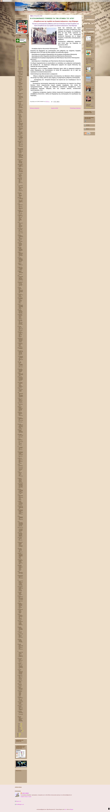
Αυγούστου (20, 66)
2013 (18, 59)
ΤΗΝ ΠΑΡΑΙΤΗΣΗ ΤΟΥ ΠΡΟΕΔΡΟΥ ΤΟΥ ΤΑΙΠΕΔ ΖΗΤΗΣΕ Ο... (20, 394)
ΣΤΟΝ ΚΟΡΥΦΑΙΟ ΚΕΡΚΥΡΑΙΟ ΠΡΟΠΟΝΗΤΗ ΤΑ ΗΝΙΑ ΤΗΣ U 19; (20, 523)
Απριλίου (19, 727)
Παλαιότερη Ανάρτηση (75, 108)
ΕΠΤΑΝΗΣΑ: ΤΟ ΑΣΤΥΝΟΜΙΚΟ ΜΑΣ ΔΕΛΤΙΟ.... (20, 390)
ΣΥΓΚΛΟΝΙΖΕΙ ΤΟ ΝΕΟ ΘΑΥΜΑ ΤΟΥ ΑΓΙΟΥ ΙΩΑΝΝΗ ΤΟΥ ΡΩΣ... (20, 588)
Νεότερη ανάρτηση (34, 108)
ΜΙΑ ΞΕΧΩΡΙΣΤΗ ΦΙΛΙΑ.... (20, 93)
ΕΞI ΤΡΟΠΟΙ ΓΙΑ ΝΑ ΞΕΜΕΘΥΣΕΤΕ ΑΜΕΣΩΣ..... (20, 660)
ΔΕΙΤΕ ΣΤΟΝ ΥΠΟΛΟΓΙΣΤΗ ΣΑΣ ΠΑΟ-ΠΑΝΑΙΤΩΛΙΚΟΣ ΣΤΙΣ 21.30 (20, 378)
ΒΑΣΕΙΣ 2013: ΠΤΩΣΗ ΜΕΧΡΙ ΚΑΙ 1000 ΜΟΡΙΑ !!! (20, 431)
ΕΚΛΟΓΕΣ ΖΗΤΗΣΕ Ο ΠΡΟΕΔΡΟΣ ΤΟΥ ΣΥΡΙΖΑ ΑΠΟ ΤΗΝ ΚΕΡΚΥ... (20, 259)
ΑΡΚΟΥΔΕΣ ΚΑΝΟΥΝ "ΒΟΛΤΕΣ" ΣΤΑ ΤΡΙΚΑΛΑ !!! (20, 550)
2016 (18, 55)
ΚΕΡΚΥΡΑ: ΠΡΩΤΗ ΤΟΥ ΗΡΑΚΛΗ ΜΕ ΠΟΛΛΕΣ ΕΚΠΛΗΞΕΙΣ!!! (20, 156)
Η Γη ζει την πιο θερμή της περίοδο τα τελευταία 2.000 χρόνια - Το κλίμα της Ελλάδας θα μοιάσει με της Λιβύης (90, 62)
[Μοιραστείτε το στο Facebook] (57, 101)
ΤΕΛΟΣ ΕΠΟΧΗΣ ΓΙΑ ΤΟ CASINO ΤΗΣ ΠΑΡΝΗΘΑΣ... (20, 474)
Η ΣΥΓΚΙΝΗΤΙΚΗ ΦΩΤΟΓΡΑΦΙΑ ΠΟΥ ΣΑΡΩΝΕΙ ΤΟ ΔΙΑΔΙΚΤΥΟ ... (20, 188)
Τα (17, 33)
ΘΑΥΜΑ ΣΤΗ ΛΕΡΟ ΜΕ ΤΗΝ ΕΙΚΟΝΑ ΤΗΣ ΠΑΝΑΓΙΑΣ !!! (20, 181)
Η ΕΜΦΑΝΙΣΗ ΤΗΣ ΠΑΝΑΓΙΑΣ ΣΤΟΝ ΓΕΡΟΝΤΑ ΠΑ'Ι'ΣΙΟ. (20, 677)
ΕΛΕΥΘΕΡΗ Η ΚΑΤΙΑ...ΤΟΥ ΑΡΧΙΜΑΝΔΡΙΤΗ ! (20, 507)
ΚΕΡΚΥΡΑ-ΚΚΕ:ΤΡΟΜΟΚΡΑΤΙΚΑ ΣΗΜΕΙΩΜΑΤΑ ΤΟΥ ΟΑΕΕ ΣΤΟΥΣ (20, 556)
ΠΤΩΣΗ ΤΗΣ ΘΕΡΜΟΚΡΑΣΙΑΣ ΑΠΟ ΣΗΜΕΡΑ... (20, 370)
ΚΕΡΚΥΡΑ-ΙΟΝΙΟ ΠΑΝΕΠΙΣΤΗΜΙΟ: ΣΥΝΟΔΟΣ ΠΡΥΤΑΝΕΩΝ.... (20, 106)
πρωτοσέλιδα (20, 33)
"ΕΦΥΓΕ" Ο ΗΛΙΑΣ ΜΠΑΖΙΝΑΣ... (20, 264)
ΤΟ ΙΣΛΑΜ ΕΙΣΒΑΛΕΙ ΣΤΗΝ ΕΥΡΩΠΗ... (20, 176)
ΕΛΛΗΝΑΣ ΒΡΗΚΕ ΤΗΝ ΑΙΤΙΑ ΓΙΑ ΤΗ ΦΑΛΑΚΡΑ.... (20, 212)
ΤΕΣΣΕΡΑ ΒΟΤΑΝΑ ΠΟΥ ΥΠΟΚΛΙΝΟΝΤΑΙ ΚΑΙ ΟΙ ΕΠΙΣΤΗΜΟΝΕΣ (20, 290)
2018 (18, 52)
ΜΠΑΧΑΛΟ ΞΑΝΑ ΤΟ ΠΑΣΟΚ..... (20, 684)
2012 (18, 733)
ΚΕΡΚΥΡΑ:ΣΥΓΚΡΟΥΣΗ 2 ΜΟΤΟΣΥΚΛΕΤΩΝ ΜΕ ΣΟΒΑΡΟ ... (20, 340)
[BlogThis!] (55, 101)
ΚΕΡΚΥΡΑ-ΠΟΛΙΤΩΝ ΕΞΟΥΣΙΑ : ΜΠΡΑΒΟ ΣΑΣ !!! (20, 244)
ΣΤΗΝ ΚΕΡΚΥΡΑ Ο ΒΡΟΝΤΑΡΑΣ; (20, 573)
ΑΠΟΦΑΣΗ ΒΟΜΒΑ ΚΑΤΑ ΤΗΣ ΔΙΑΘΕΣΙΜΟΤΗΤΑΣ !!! (20, 249)
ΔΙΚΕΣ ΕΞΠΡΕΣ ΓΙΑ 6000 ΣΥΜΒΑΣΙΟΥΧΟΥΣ (20, 165)
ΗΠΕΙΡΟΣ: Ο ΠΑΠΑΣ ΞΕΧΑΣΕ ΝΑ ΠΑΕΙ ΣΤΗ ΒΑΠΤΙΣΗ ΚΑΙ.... (20, 408)
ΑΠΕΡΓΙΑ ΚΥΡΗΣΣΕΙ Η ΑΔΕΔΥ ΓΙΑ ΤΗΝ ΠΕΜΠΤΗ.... (20, 237)
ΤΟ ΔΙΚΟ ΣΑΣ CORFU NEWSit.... (20, 681)
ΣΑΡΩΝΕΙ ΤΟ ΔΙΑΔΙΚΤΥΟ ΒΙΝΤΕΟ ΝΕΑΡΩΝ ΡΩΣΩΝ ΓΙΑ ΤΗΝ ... (20, 561)
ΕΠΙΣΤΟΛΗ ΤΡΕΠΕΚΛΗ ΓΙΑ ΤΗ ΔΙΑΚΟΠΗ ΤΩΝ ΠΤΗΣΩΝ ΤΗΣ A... (20, 334)
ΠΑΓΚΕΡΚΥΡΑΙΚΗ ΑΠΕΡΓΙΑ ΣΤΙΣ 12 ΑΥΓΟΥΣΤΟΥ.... (20, 636)
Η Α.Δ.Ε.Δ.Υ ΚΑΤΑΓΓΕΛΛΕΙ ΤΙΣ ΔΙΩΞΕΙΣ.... (20, 295)
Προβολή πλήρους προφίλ (26, 796)
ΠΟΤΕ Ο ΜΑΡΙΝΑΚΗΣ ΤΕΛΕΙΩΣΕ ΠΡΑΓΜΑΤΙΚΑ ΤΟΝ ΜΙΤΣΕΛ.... (20, 306)
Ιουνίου (19, 724)
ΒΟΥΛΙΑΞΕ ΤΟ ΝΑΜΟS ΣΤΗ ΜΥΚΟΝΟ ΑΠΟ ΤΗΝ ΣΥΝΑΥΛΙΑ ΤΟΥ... (20, 352)
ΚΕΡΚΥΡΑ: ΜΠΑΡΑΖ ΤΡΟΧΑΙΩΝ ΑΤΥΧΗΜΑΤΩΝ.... (20, 629)
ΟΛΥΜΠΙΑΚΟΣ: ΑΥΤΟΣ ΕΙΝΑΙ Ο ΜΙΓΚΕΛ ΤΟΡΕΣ (20, 611)
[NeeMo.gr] (87, 128)
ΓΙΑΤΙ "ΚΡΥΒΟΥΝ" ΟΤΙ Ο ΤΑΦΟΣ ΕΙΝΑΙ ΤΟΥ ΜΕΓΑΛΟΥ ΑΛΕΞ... (20, 225)
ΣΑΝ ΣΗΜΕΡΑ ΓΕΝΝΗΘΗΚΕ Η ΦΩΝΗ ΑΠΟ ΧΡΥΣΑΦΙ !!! (20, 138)
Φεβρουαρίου (20, 730)
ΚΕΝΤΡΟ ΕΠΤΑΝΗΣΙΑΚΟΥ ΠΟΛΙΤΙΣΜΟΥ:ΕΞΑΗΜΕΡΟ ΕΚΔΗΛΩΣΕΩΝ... (20, 599)
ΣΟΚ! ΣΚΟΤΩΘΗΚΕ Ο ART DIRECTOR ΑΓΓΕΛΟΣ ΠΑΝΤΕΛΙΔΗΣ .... (20, 278)
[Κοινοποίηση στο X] (56, 101)
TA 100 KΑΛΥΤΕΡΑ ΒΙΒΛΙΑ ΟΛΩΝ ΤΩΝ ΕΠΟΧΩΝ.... (20, 400)
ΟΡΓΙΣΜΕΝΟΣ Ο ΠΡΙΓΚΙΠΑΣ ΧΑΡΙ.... (20, 404)
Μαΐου (19, 726)
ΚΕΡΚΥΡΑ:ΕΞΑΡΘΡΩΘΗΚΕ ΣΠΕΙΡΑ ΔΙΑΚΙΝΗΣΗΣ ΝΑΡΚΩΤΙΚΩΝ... (20, 454)
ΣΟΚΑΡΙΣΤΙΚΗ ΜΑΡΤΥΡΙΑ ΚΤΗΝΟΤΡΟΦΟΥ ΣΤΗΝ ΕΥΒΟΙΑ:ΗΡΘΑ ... (20, 485)
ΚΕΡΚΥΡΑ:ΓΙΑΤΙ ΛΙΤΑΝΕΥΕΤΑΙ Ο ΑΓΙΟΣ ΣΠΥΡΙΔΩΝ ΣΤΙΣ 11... (20, 529)
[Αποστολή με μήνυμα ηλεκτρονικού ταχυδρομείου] (54, 101)
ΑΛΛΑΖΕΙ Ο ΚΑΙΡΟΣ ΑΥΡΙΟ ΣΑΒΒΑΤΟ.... (20, 593)
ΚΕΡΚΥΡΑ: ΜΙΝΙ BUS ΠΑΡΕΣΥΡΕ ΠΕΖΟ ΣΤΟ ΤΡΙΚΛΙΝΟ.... (20, 311)
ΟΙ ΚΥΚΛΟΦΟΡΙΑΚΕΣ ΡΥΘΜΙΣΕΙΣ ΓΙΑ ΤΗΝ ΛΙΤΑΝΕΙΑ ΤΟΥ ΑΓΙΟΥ (20, 583)
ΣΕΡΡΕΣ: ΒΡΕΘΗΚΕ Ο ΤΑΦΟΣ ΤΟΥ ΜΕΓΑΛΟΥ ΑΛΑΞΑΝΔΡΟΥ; (20, 254)
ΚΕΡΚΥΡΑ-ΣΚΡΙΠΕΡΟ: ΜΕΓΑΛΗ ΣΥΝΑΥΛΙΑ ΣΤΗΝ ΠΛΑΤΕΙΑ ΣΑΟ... (20, 606)
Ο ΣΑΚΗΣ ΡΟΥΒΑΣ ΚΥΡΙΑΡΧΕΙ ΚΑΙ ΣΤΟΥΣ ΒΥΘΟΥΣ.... (20, 503)
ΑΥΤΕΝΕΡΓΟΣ (88, 35)
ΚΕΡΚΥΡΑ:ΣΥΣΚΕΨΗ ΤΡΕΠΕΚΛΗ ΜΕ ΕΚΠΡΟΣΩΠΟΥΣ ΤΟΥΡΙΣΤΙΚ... (20, 144)
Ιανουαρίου (20, 731)
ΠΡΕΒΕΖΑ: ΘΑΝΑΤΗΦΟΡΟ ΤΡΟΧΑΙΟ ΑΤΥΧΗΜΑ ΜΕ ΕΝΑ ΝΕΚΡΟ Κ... (20, 78)
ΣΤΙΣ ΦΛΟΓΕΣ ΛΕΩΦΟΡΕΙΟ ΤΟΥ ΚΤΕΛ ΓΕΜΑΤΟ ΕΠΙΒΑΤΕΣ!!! (20, 384)
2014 (18, 58)
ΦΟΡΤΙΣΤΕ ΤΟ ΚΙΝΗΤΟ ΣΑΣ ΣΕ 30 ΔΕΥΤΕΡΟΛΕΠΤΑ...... (20, 111)
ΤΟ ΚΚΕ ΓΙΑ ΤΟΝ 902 (20, 632)
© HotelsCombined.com (89, 29)
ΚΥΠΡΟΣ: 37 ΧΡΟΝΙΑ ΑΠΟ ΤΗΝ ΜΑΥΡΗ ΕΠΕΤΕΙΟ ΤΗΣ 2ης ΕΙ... (20, 480)
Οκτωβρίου (20, 63)
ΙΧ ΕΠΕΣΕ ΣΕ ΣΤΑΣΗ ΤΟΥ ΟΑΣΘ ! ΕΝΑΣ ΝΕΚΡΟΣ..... (20, 345)
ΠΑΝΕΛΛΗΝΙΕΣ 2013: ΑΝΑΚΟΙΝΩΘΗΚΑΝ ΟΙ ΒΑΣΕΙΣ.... (20, 128)
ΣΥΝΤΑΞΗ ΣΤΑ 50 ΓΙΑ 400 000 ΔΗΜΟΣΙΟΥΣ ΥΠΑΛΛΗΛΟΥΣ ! (20, 231)
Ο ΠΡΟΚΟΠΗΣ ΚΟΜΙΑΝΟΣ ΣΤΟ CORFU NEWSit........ (20, 68)
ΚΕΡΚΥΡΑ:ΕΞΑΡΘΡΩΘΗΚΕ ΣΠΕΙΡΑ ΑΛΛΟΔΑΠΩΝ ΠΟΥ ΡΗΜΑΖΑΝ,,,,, (20, 512)
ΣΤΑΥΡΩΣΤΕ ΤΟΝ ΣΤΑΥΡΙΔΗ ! (20, 240)
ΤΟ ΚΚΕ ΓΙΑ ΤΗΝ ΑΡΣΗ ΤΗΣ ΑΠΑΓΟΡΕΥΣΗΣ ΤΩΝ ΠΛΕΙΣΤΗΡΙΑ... (20, 322)
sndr (65, 809)
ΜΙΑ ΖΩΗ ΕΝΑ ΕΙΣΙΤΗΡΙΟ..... (20, 348)
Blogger (71, 809)
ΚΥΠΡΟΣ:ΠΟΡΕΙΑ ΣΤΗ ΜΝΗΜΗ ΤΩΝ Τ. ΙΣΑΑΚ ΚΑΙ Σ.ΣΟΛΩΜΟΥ (20, 545)
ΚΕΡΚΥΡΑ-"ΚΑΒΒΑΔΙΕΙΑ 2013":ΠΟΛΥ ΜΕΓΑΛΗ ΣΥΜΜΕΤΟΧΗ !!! (20, 200)
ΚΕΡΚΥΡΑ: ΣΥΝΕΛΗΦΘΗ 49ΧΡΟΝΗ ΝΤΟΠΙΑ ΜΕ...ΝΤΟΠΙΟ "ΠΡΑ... (20, 491)
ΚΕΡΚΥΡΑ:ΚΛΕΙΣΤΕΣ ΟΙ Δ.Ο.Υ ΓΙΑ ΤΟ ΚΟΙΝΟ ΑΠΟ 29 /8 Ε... (20, 284)
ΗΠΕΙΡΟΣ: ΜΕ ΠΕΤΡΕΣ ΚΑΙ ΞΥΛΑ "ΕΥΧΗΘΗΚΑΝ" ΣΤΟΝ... (20, 73)
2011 (18, 734)
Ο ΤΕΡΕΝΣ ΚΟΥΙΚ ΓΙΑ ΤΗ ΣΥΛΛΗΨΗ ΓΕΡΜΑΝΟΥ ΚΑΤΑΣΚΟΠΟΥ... (20, 666)
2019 (18, 51)
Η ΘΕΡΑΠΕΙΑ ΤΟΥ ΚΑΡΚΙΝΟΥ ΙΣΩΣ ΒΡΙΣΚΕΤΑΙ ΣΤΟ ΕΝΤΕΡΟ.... (20, 461)
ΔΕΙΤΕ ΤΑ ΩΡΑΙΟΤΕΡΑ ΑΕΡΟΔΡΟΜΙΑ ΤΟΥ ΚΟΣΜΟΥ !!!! (20, 97)
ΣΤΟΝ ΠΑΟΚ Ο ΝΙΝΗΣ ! (20, 101)
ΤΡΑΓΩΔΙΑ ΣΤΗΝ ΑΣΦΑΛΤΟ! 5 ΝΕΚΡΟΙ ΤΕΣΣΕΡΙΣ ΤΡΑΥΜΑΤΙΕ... (20, 719)
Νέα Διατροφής (88, 66)
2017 (18, 54)
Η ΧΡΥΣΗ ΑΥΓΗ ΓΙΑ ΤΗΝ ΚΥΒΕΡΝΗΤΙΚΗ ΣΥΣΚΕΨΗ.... (20, 328)
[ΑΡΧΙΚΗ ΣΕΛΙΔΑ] (109, 809)
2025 (18, 48)
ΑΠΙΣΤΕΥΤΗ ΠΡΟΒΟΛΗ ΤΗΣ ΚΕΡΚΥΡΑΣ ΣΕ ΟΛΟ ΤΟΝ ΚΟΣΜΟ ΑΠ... (20, 89)
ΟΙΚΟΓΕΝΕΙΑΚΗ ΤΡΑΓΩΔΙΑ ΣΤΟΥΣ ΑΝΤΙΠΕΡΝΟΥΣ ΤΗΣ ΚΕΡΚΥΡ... (20, 150)
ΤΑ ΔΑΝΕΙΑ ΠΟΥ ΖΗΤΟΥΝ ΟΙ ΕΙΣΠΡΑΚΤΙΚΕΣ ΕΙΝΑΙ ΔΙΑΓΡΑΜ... (20, 671)
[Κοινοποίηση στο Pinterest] (58, 101)
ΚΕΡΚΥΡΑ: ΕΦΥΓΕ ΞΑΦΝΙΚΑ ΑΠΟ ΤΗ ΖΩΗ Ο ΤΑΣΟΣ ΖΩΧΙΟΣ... (20, 117)
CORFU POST (88, 104)
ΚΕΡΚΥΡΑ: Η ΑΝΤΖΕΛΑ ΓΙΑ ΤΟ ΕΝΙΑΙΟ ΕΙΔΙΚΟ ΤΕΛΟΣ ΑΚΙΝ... (20, 693)
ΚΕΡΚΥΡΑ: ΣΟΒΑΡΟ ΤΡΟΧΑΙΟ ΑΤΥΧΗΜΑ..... (20, 641)
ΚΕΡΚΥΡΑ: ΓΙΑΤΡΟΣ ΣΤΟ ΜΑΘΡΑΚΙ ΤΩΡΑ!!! (20, 195)
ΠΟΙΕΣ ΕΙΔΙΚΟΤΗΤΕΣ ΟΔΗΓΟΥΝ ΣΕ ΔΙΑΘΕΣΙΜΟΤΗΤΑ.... (20, 206)
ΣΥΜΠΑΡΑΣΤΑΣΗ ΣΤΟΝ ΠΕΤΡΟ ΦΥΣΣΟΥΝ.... (20, 703)
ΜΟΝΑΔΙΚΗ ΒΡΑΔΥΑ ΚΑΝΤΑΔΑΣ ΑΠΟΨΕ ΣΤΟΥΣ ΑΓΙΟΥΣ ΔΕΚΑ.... (20, 568)
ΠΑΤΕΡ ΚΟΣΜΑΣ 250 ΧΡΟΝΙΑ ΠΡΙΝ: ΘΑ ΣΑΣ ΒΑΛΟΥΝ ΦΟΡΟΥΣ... (20, 617)
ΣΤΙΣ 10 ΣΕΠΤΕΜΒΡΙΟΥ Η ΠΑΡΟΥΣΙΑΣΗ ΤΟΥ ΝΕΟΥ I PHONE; (20, 497)
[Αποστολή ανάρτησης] (52, 101)
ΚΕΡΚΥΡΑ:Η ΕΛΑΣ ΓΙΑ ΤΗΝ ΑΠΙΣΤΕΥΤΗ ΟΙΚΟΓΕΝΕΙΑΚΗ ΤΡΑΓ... (20, 123)
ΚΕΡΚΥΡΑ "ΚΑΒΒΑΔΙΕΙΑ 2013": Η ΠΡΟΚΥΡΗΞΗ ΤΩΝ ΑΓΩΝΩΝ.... (20, 426)
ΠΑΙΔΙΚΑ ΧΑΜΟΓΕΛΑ (89, 49)
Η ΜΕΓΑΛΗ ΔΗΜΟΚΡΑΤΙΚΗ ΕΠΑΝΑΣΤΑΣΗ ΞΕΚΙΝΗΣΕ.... (20, 420)
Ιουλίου (19, 723)
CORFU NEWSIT (25, 793)
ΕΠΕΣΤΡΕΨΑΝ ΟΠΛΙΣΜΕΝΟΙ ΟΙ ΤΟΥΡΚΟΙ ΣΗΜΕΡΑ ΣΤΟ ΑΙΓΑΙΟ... (20, 300)
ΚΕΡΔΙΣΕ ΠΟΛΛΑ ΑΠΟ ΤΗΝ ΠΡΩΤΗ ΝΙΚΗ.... (20, 374)
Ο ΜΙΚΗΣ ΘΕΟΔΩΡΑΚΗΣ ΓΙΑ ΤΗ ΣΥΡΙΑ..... (20, 83)
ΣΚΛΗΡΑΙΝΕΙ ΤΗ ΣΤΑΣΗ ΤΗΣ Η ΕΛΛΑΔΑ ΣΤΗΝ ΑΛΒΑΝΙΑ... (20, 316)
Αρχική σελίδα (54, 108)
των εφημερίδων (24, 33)
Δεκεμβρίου (20, 60)
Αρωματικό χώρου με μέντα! (92, 68)
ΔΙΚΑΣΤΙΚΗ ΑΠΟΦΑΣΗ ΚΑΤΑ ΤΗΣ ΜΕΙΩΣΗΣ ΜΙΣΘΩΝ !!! (20, 534)
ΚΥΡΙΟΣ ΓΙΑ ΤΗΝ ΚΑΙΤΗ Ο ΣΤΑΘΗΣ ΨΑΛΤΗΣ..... (20, 268)
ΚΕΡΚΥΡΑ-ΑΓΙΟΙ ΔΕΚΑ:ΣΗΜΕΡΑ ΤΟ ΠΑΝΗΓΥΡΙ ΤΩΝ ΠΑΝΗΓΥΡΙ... (20, 647)
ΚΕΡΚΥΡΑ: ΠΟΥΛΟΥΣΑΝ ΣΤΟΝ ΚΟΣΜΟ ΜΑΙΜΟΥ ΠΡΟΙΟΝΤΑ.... (20, 623)
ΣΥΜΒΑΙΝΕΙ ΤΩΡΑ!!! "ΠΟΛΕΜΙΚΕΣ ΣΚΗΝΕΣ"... (20, 273)
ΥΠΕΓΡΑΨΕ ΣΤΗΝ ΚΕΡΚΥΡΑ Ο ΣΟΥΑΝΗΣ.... (20, 688)
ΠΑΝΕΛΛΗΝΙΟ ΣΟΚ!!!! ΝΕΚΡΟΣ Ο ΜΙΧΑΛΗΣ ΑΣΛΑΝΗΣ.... (20, 161)
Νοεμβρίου (19, 62)
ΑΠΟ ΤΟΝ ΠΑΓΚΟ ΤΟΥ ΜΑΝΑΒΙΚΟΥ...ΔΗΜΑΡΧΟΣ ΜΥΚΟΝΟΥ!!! (20, 365)
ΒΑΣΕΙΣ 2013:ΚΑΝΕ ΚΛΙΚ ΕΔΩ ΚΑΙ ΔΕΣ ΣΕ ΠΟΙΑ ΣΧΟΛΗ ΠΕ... (20, 133)
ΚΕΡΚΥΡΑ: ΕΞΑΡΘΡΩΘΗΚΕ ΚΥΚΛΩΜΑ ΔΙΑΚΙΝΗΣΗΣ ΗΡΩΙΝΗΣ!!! (20, 171)
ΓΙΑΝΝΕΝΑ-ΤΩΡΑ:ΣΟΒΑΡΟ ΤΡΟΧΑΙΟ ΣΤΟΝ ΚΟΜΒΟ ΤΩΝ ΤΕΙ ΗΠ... (20, 218)
